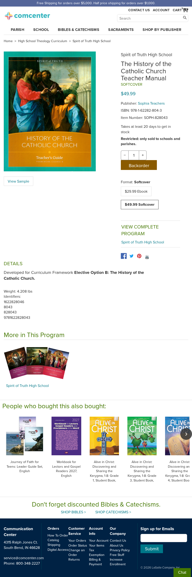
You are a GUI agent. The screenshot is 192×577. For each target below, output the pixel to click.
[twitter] (131, 256)
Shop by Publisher (162, 29)
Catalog (53, 539)
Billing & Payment (95, 561)
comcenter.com (27, 14)
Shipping (54, 544)
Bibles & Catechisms (78, 29)
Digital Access (58, 549)
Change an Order (76, 552)
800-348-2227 (28, 563)
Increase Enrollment (118, 561)
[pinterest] (139, 256)
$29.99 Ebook (136, 191)
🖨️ (147, 256)
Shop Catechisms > (113, 512)
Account (161, 10)
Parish (17, 29)
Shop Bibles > (73, 512)
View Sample (18, 181)
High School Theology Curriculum (42, 41)
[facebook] (124, 256)
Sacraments (121, 29)
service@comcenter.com (24, 557)
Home (8, 41)
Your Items (96, 545)
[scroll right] (186, 434)
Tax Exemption (96, 552)
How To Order (58, 535)
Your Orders (77, 540)
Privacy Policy (120, 550)
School (41, 29)
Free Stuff (117, 554)
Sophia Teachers (151, 103)
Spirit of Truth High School (92, 41)
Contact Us (139, 10)
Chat (182, 572)
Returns (74, 559)
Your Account (98, 540)
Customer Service (76, 531)
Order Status (77, 545)
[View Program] (96, 363)
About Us (116, 545)
